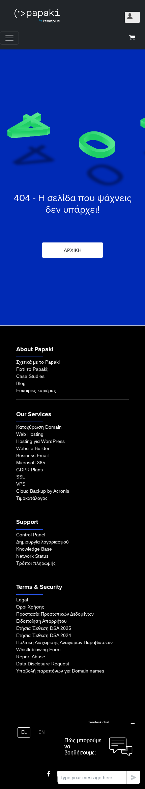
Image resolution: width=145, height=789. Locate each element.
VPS (20, 484)
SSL (20, 476)
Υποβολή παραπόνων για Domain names (60, 671)
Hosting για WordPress (40, 441)
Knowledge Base (34, 549)
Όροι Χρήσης (30, 607)
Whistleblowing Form (38, 649)
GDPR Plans (29, 469)
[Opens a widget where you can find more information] (99, 750)
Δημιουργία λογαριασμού (42, 542)
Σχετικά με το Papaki (38, 362)
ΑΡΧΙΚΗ (73, 250)
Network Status (32, 556)
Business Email (32, 455)
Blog (21, 383)
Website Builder (33, 448)
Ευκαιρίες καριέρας (36, 390)
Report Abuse (30, 656)
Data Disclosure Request (42, 663)
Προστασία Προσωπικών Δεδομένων (55, 614)
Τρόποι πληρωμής (36, 563)
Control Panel (30, 534)
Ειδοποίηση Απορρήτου (41, 621)
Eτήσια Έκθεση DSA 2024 (43, 635)
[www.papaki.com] (37, 16)
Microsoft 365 (30, 462)
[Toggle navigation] (9, 38)
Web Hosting (30, 434)
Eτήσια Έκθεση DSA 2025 (43, 628)
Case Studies (30, 376)
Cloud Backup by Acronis (42, 491)
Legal (22, 599)
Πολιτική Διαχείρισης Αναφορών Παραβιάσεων (64, 642)
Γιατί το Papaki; (32, 369)
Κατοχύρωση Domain (39, 427)
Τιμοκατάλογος (32, 498)
